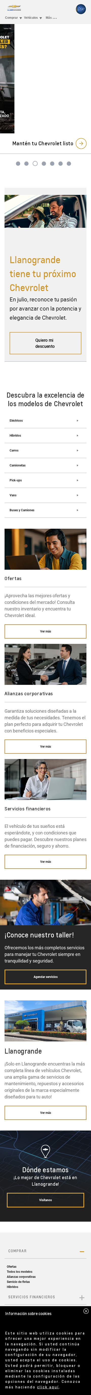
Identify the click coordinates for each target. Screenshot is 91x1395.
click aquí (48, 1387)
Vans (13, 495)
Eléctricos (16, 420)
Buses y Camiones (22, 510)
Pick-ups (16, 480)
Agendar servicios (46, 977)
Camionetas (18, 465)
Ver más (45, 631)
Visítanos (45, 1200)
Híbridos (15, 435)
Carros (14, 450)
